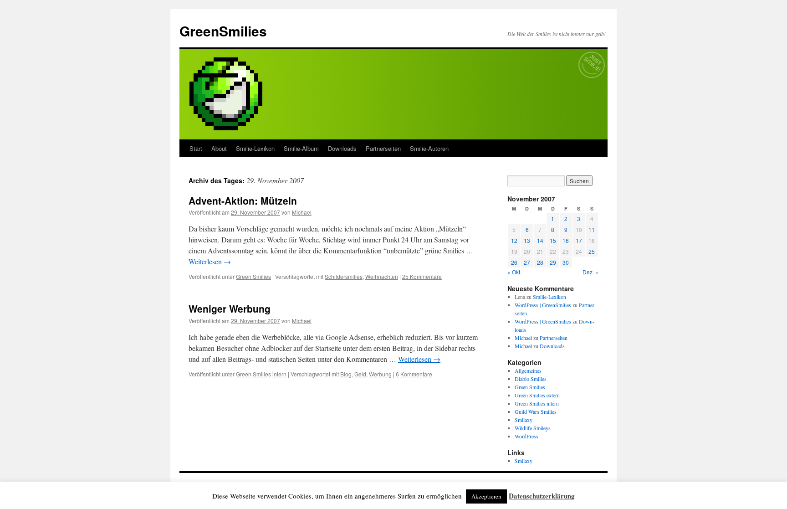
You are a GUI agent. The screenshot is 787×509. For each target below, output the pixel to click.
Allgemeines (528, 370)
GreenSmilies (223, 31)
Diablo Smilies (531, 378)
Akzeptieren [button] (486, 496)
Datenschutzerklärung (542, 496)
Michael (302, 212)
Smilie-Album (301, 148)
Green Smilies (253, 276)
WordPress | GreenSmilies (543, 304)
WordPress (526, 436)
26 (514, 262)
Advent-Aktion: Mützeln (243, 200)
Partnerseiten (383, 148)
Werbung (380, 374)
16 (565, 240)
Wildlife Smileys (533, 428)
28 (540, 262)
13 (527, 240)
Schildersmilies (344, 276)
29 (553, 262)
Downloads (342, 148)
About (219, 148)
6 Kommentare (414, 374)
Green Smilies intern (261, 374)
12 (514, 240)
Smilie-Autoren (429, 148)
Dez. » (590, 272)
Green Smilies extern (537, 395)
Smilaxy (523, 419)
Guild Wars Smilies (536, 411)
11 (591, 229)
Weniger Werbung (230, 308)
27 (527, 262)
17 (579, 240)
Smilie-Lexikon (255, 148)
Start (195, 148)
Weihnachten (381, 276)
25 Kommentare (422, 276)
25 (591, 251)
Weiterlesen (210, 261)
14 (540, 240)
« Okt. (514, 272)
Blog (346, 374)
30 (565, 262)
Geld (360, 374)
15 (553, 240)
